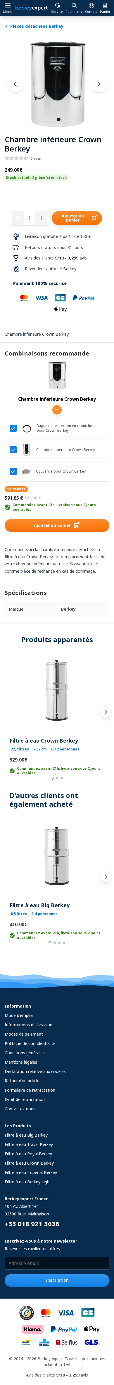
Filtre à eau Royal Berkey (28, 1153)
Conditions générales (25, 1052)
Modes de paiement (24, 1034)
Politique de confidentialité (30, 1043)
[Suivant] (106, 712)
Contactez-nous (20, 1109)
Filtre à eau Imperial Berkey (31, 1172)
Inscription (57, 1280)
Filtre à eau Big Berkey (40, 905)
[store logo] (31, 8)
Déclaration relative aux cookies (35, 1071)
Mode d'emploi (19, 1015)
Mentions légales (21, 1062)
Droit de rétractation (25, 1099)
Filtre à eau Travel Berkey (29, 1144)
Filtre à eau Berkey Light (28, 1181)
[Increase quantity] (41, 218)
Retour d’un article (22, 1080)
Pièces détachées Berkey (36, 26)
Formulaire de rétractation (30, 1090)
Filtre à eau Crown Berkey (44, 740)
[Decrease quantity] (18, 218)
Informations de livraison (28, 1024)
